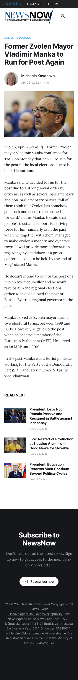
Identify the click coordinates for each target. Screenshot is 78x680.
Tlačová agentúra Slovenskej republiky (35, 614)
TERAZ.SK (34, 4)
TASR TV (52, 4)
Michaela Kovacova (38, 76)
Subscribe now (42, 581)
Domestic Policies (17, 37)
